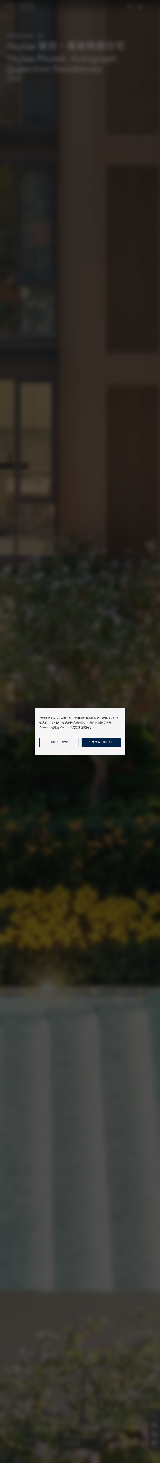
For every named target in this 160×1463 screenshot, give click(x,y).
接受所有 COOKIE (101, 742)
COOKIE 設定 (59, 742)
